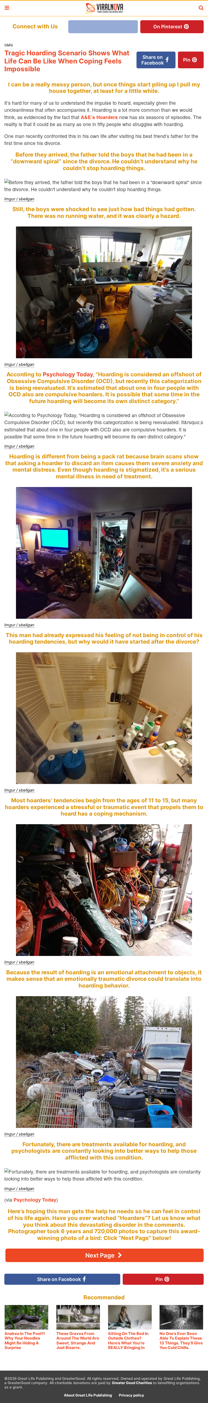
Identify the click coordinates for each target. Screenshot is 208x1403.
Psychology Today (68, 374)
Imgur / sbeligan (19, 199)
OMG (8, 45)
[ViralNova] (104, 8)
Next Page (100, 1255)
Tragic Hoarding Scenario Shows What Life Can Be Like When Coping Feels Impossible (66, 61)
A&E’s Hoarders (99, 117)
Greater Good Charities (132, 1383)
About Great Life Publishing (88, 1395)
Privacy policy (131, 1395)
